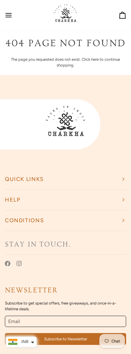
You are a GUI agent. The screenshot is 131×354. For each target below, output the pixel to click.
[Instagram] (19, 263)
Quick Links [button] (24, 179)
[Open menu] (14, 15)
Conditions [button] (24, 220)
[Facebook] (7, 263)
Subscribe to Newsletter (65, 339)
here (95, 59)
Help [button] (12, 199)
